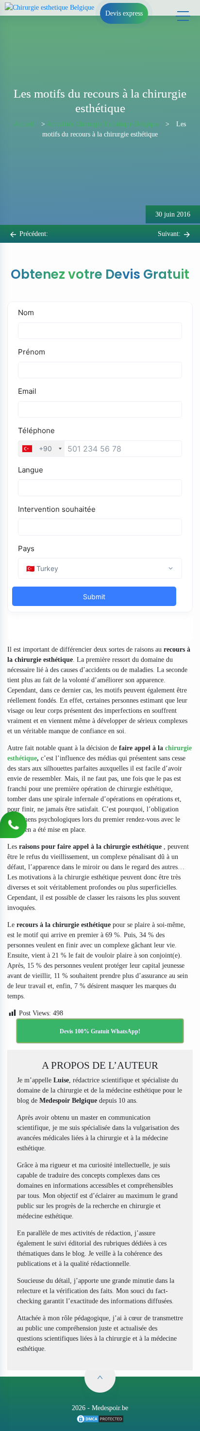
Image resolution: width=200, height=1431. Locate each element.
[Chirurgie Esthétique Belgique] (100, 1418)
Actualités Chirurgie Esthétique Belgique (103, 124)
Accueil (24, 124)
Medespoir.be (110, 1408)
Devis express (124, 13)
